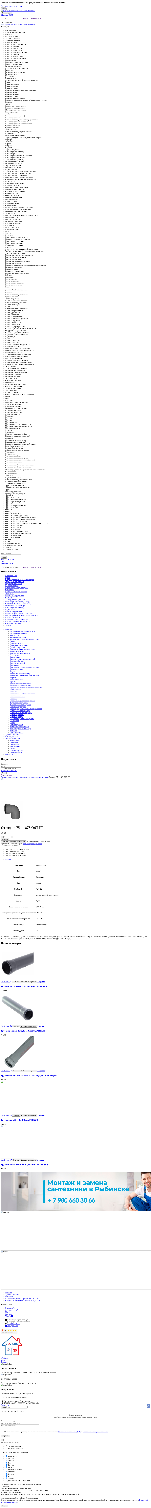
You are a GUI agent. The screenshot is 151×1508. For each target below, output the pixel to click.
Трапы (12, 723)
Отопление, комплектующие (20, 685)
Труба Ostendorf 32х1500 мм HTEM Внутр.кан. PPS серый (29, 1075)
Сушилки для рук (16, 717)
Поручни (13, 699)
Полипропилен (15, 695)
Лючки (12, 671)
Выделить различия (15, 1448)
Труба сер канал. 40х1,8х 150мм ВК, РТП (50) (23, 1031)
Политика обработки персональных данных (22, 1299)
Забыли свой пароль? (9, 771)
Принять (4, 1506)
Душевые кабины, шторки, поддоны (23, 649)
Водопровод (14, 741)
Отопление (14, 743)
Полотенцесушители (17, 697)
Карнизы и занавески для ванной (22, 659)
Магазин (8, 1293)
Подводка (13, 691)
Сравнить (5, 841)
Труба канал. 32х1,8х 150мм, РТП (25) (19, 1120)
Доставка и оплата (12, 1295)
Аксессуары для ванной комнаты (22, 631)
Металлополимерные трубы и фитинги (24, 675)
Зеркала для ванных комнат (20, 653)
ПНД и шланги (15, 689)
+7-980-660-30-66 (8, 6)
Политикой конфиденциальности (95, 1432)
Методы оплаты (16, 752)
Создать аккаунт (7, 775)
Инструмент (14, 655)
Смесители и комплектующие (21, 713)
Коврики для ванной (17, 663)
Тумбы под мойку (16, 725)
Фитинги (13, 731)
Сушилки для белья (17, 715)
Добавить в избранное (17, 841)
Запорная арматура (17, 651)
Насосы (12, 681)
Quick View (5, 982)
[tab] (77, 859)
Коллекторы (14, 665)
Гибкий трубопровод (18, 647)
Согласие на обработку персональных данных (22, 1301)
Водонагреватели (16, 643)
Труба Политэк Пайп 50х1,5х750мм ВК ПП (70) (24, 986)
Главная (4, 777)
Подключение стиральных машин (22, 693)
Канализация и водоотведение (18, 777)
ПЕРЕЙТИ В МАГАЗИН (31, 19)
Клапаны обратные (17, 661)
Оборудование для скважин (20, 683)
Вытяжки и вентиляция (19, 645)
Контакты (9, 1297)
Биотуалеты (14, 635)
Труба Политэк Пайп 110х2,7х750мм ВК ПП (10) (24, 1164)
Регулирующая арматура (19, 703)
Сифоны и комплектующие (20, 711)
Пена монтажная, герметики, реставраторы (26, 687)
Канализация (15, 657)
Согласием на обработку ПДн (69, 1432)
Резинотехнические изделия (20, 705)
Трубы (12, 748)
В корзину (5, 839)
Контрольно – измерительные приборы (24, 667)
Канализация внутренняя (39, 777)
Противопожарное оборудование (22, 701)
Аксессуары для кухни (18, 633)
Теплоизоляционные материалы (22, 719)
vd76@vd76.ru (12, 1326)
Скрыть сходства (14, 1446)
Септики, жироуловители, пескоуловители (26, 709)
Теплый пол (14, 721)
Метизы (13, 677)
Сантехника (14, 744)
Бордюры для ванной (18, 637)
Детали (8, 859)
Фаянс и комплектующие (19, 727)
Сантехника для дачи (18, 707)
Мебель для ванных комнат (20, 673)
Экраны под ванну (17, 733)
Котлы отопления (16, 669)
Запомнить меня (10, 769)
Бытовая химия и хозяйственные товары (25, 639)
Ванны (12, 641)
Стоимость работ (16, 750)
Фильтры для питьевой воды (20, 729)
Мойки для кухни (16, 679)
